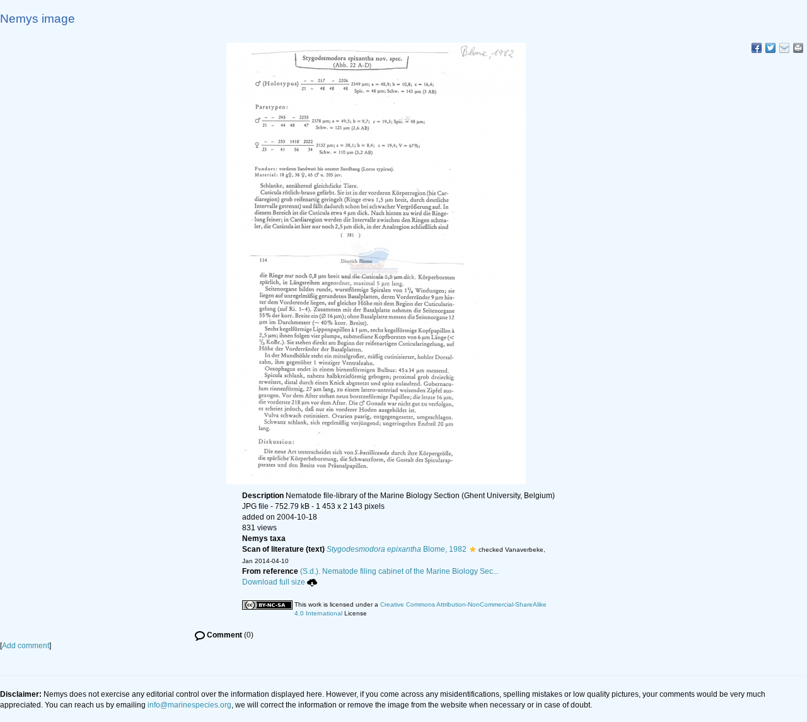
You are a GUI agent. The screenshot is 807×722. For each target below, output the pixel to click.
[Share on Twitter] (770, 48)
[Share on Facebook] (757, 48)
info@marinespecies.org (189, 705)
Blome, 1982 (397, 549)
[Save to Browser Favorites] (784, 48)
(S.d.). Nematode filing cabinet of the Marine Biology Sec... (399, 571)
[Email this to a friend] (798, 48)
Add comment (25, 645)
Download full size (273, 582)
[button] (473, 549)
